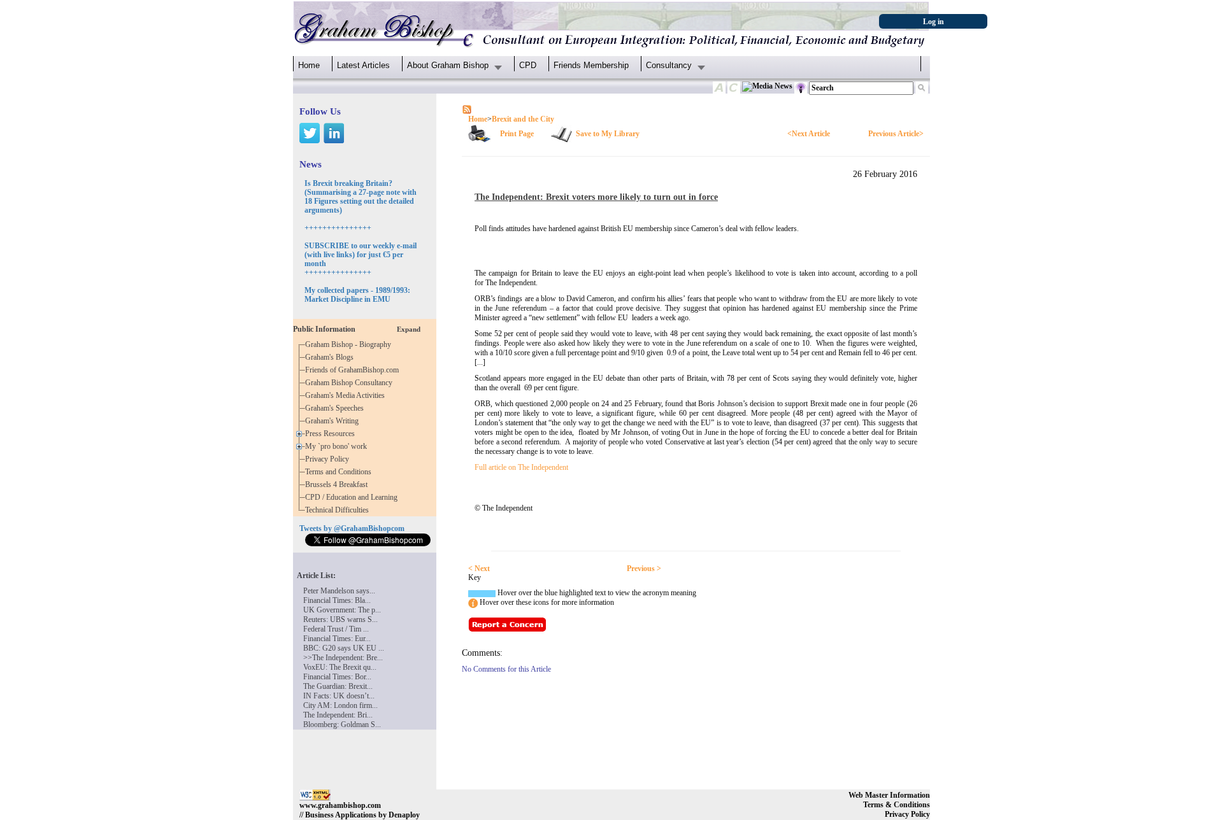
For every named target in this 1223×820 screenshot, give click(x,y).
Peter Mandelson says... (339, 590)
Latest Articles (363, 65)
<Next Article (808, 133)
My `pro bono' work (338, 446)
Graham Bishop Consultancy (350, 382)
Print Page (517, 133)
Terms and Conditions (340, 471)
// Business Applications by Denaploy (359, 814)
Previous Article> (896, 133)
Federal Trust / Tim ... (336, 629)
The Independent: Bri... (338, 714)
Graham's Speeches (336, 408)
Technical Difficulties (339, 509)
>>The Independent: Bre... (343, 657)
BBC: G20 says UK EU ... (343, 648)
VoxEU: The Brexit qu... (339, 667)
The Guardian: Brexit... (338, 686)
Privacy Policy (329, 459)
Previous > (644, 568)
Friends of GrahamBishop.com (354, 369)
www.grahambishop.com (340, 805)
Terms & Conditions (896, 804)
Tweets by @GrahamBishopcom (351, 528)
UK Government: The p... (342, 609)
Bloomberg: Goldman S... (342, 724)
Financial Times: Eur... (337, 638)
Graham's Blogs (331, 357)
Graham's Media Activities (347, 395)
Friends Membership (591, 65)
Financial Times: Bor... (337, 676)
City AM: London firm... (340, 705)
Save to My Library (608, 133)
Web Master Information (889, 795)
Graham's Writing (333, 420)
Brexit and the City (523, 119)
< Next (479, 568)
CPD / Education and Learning (354, 497)
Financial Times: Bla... (337, 600)
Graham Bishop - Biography (350, 344)
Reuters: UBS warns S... (340, 619)
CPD (527, 65)
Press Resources (332, 433)
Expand (408, 329)
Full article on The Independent (521, 467)
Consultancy (669, 65)
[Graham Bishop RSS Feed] (467, 108)
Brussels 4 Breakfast (338, 484)
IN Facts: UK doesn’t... (339, 695)
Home (309, 65)
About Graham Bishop (448, 65)
